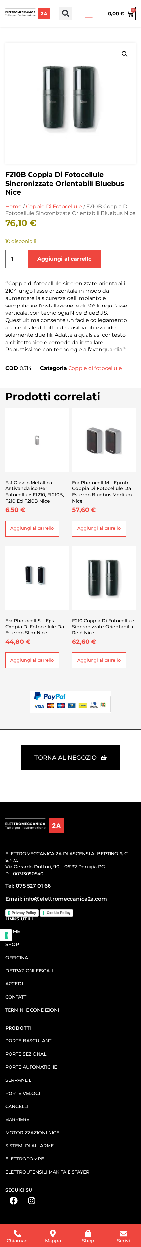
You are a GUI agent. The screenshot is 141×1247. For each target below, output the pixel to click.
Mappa (53, 1241)
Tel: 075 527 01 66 (28, 886)
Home (13, 206)
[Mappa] (53, 1233)
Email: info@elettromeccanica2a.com (56, 899)
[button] (65, 13)
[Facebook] (13, 1200)
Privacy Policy (24, 912)
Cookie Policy (58, 912)
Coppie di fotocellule (54, 206)
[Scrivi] (123, 1233)
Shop (88, 1241)
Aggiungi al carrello (64, 259)
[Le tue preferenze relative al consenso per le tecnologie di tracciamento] (6, 935)
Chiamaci (18, 1241)
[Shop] (88, 1233)
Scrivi (123, 1241)
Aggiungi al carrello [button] (32, 528)
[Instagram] (31, 1200)
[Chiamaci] (17, 1233)
